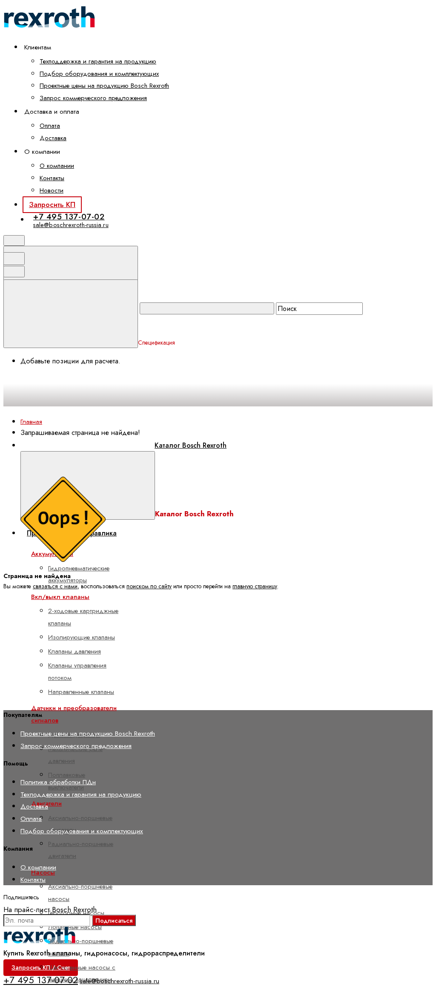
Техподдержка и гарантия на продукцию (98, 61)
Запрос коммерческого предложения (93, 98)
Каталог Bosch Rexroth (191, 445)
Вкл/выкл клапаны (60, 596)
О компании (57, 165)
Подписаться (113, 920)
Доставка (53, 138)
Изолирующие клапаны (81, 637)
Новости (51, 190)
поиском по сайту (149, 586)
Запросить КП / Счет (40, 967)
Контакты (52, 178)
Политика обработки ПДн (58, 782)
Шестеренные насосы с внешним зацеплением (81, 973)
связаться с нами (55, 586)
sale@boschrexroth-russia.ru (71, 224)
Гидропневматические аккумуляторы (78, 574)
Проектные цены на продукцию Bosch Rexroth (104, 85)
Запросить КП (52, 204)
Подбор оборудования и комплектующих (99, 73)
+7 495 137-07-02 (69, 216)
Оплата (50, 125)
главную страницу (254, 586)
